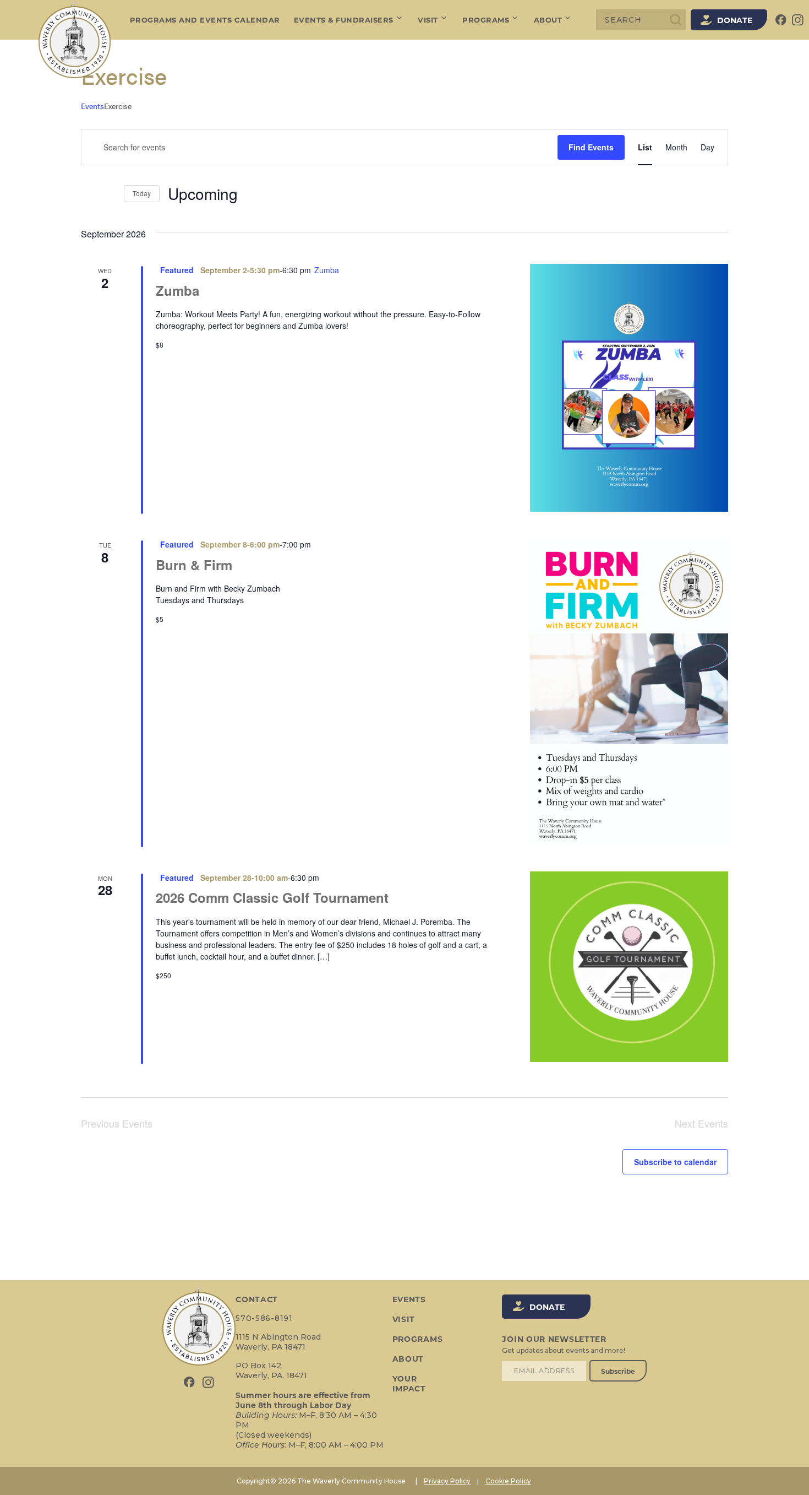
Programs (485, 19)
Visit (428, 19)
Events (92, 106)
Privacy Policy (447, 1481)
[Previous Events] (87, 194)
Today (142, 193)
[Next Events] (109, 194)
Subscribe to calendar (675, 1161)
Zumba (177, 290)
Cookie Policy (508, 1481)
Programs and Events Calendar (205, 19)
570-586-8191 (264, 1318)
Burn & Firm (194, 564)
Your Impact (409, 1384)
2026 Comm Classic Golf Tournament (272, 897)
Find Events (591, 147)
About (548, 19)
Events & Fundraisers (343, 19)
